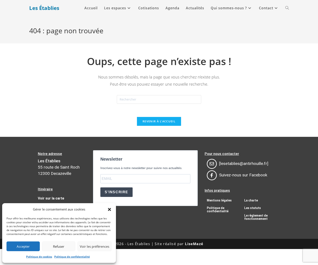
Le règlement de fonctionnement (256, 217)
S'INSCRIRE (116, 192)
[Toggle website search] (287, 8)
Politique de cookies (39, 257)
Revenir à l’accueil (159, 121)
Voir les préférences (94, 246)
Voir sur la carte (51, 198)
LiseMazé (194, 243)
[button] (109, 209)
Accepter (23, 246)
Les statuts (252, 208)
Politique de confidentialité (72, 257)
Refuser (58, 246)
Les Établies (44, 7)
